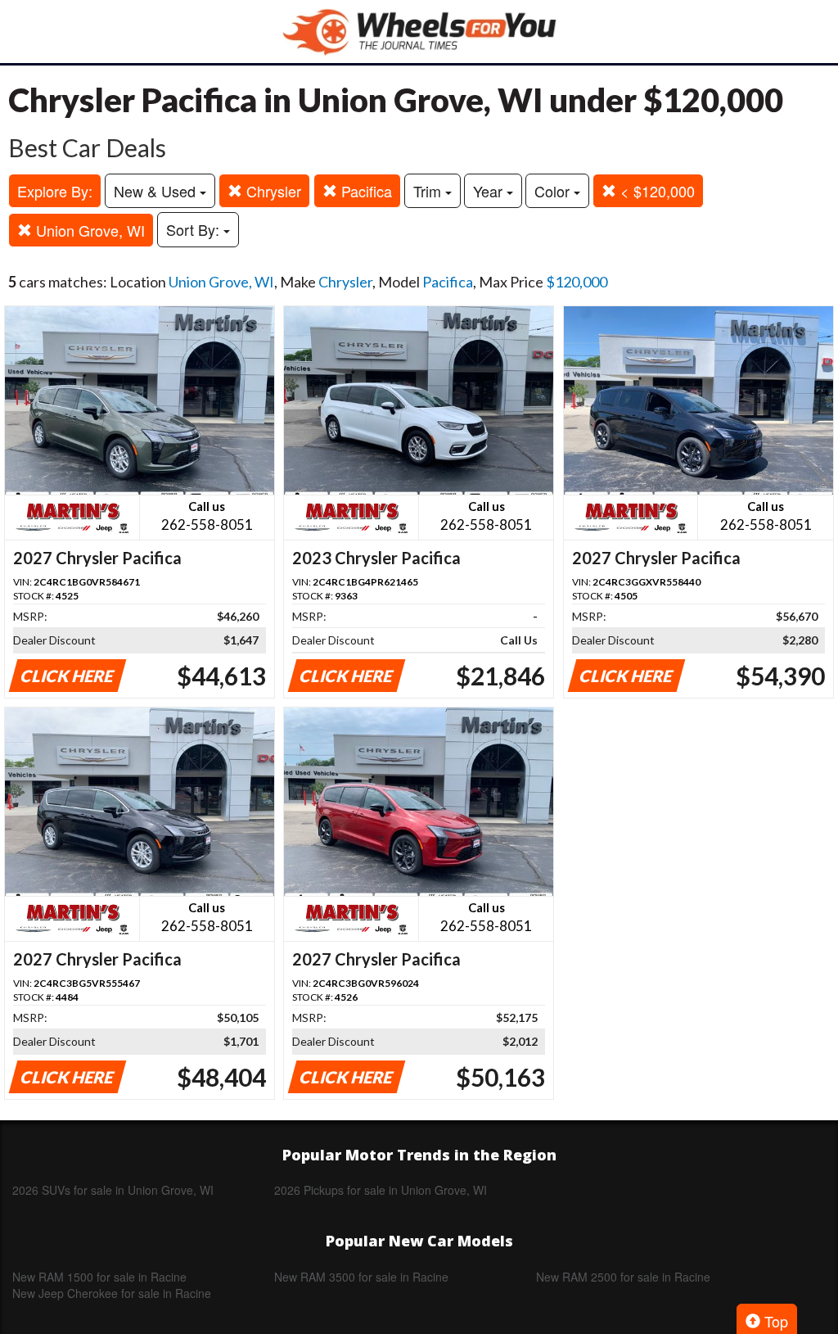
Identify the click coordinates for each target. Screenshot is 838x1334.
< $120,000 (655, 190)
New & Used (157, 190)
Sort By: (194, 229)
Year (490, 190)
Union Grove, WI (88, 230)
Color (554, 190)
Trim (429, 190)
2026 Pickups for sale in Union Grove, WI (380, 1190)
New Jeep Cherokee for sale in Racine (111, 1293)
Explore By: (54, 190)
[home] (419, 31)
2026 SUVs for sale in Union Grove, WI (113, 1190)
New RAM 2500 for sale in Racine (623, 1276)
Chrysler (271, 190)
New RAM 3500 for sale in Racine (361, 1276)
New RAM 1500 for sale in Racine (99, 1276)
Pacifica (364, 190)
